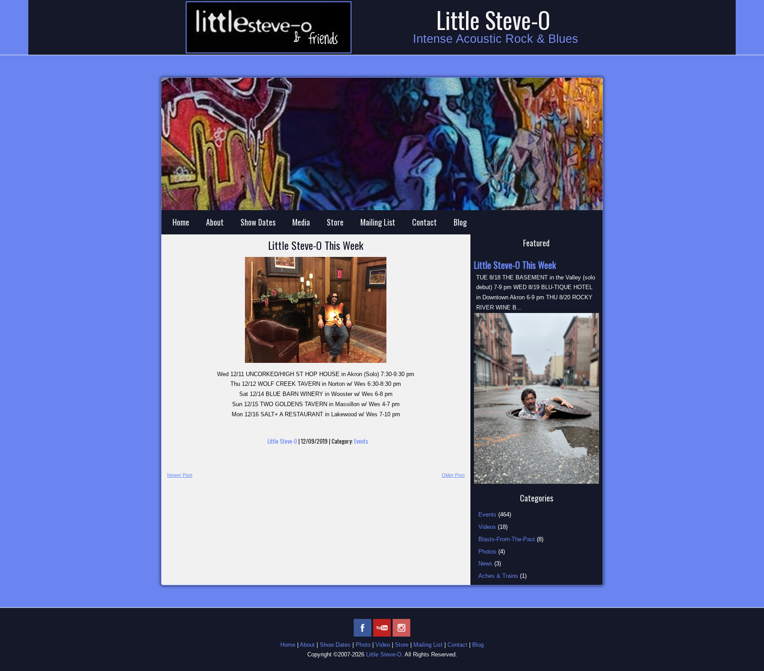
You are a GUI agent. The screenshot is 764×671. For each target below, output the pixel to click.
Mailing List (377, 222)
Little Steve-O (493, 20)
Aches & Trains (498, 576)
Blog (460, 222)
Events (361, 441)
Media (301, 222)
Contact (424, 222)
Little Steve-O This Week (315, 245)
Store (335, 222)
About (215, 222)
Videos (487, 527)
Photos (487, 551)
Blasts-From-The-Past (506, 539)
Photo (363, 644)
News (485, 563)
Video (382, 644)
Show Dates (258, 222)
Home (180, 222)
